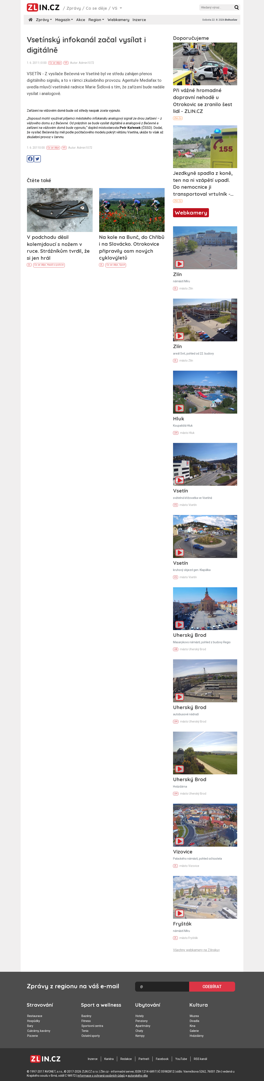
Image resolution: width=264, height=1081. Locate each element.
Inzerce (139, 19)
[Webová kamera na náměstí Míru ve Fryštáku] (205, 897)
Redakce (126, 1059)
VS (66, 63)
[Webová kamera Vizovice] (205, 825)
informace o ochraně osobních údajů (101, 1075)
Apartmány (143, 1026)
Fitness (86, 1021)
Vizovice (182, 851)
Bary (30, 1026)
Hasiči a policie (55, 264)
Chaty (139, 1030)
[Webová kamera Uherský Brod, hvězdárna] (205, 753)
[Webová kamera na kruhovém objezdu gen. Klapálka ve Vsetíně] (205, 536)
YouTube (181, 1059)
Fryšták (182, 924)
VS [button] (115, 8)
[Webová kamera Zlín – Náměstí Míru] (205, 247)
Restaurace (34, 1016)
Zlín (177, 274)
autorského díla (138, 1075)
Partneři (144, 1059)
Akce (80, 19)
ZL (29, 264)
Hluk (178, 418)
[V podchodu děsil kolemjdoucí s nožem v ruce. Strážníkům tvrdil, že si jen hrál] (60, 210)
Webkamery (118, 19)
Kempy (140, 1035)
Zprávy (73, 8)
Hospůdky (33, 1021)
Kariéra (109, 1059)
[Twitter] (37, 158)
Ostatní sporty (90, 1035)
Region (94, 19)
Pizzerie (32, 1035)
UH (175, 433)
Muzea (194, 1016)
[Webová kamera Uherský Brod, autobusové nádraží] (205, 680)
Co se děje (96, 8)
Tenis (84, 1030)
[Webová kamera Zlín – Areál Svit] (205, 320)
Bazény (86, 1016)
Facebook (162, 1059)
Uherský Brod (189, 635)
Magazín (62, 19)
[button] (236, 7)
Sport (122, 264)
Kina (192, 1026)
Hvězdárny (197, 1035)
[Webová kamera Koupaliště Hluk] (205, 392)
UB (175, 649)
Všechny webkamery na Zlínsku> (196, 950)
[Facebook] (30, 158)
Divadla (194, 1021)
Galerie (194, 1030)
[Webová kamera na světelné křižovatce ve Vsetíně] (205, 464)
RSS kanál (200, 1059)
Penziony (142, 1021)
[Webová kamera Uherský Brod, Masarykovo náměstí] (205, 608)
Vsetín (180, 491)
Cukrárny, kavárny (38, 1030)
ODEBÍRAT (212, 986)
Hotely (140, 1016)
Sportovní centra (92, 1026)
